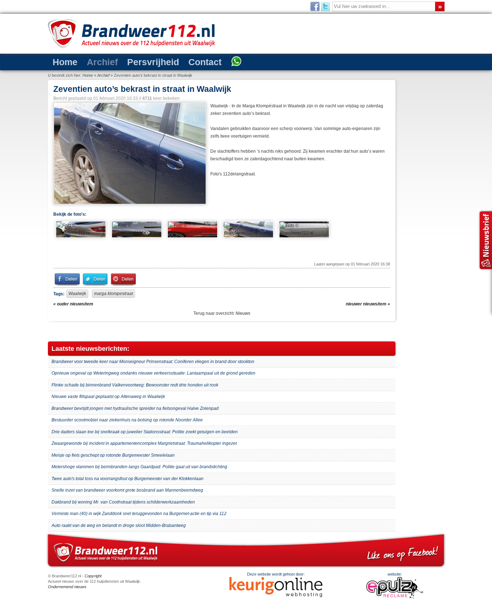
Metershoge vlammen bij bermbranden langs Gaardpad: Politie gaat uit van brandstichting (139, 466)
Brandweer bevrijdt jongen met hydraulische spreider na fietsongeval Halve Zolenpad (135, 408)
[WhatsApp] (202, 62)
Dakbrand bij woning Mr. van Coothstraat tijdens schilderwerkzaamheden (123, 502)
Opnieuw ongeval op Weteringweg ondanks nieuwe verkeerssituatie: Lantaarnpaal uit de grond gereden (153, 373)
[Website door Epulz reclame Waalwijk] (394, 597)
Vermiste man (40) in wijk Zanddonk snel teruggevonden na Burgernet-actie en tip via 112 (139, 513)
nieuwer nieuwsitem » (368, 304)
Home (62, 61)
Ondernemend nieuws (67, 587)
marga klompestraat (113, 293)
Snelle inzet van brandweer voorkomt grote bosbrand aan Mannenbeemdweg (127, 490)
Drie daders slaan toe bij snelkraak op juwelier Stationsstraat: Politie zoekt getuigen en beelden (145, 431)
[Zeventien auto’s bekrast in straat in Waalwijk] (129, 153)
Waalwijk (77, 293)
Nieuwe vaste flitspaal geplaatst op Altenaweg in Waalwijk (108, 396)
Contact (176, 61)
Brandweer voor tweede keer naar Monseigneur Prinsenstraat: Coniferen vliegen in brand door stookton (153, 361)
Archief (92, 61)
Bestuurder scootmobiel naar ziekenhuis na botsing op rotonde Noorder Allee (127, 419)
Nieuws (243, 313)
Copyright (93, 576)
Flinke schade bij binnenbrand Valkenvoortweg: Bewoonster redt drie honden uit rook (135, 385)
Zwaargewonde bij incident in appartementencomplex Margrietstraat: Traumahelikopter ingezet (144, 443)
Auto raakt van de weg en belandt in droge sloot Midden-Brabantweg (119, 525)
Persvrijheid (133, 61)
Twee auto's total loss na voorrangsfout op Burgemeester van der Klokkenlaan (127, 478)
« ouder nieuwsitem (73, 304)
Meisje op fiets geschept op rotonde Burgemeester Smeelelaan (113, 455)
